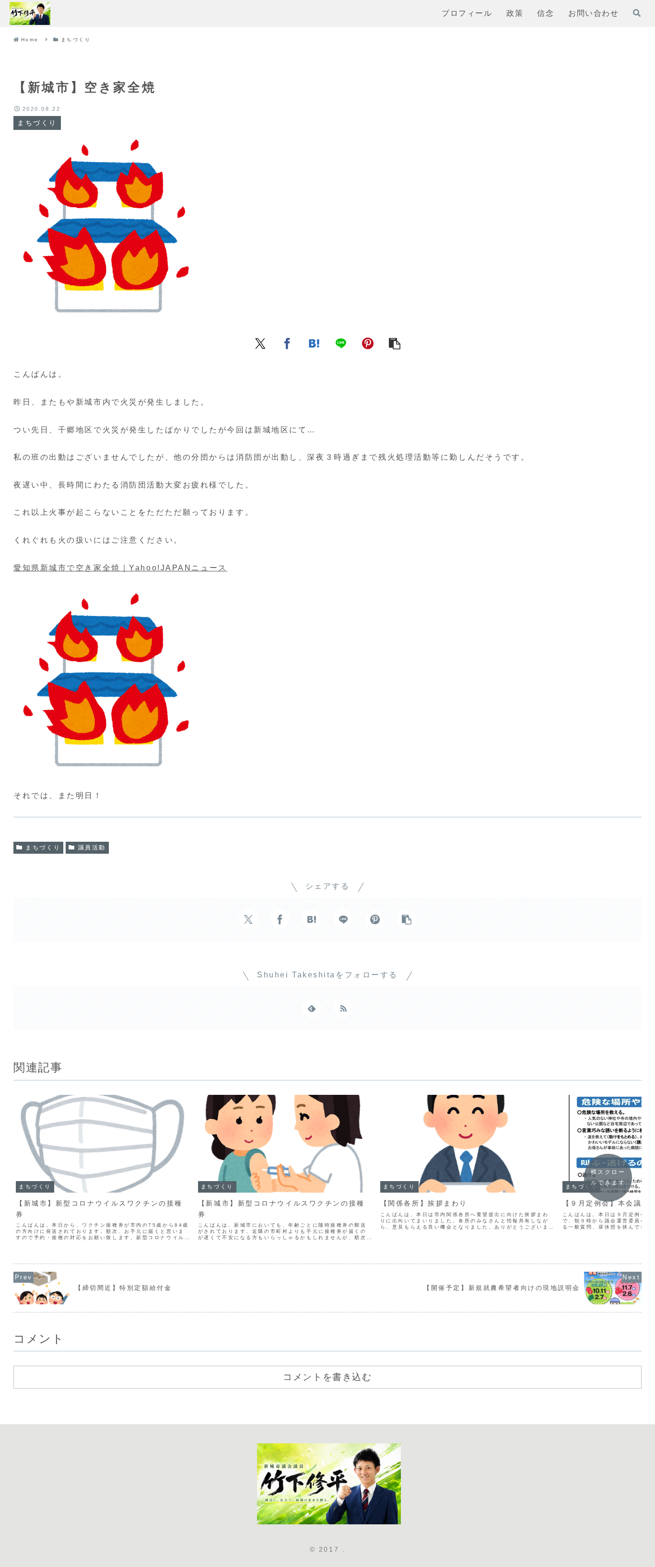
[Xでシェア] (260, 342)
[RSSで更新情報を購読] (343, 1008)
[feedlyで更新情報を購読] (311, 1008)
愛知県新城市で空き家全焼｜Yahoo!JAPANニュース (120, 568)
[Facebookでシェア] (287, 342)
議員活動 (92, 847)
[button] (394, 342)
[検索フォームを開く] (637, 13)
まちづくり (42, 847)
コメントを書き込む (327, 1376)
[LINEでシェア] (341, 342)
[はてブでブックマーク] (314, 342)
